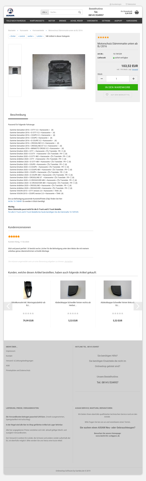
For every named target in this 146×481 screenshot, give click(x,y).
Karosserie (131, 21)
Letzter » (40, 36)
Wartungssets (37, 21)
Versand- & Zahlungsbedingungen (19, 361)
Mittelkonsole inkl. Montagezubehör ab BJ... (28, 303)
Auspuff (118, 21)
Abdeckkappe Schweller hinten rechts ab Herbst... (73, 303)
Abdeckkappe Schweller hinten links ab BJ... (118, 303)
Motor (51, 21)
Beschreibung (18, 114)
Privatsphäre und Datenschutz (18, 370)
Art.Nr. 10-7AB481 (15, 201)
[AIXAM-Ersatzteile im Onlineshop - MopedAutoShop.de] (21, 12)
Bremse (62, 21)
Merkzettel (131, 4)
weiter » (31, 36)
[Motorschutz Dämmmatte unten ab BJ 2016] (59, 70)
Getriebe (106, 21)
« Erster (13, 36)
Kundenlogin (116, 4)
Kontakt (9, 356)
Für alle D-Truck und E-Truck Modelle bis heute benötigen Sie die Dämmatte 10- (43, 212)
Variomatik (92, 21)
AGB (8, 365)
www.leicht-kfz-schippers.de (108, 436)
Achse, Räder (76, 21)
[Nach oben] (138, 476)
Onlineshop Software (64, 471)
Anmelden (68, 261)
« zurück (21, 36)
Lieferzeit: (102, 58)
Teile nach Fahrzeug (16, 21)
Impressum (10, 351)
